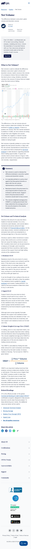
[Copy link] (17, 431)
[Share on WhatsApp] (14, 431)
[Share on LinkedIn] (2, 431)
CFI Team (10, 26)
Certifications (5, 448)
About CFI (4, 442)
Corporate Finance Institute (5, 3)
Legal (15, 537)
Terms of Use (14, 535)
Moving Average (8, 411)
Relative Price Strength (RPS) (12, 414)
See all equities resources (11, 420)
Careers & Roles (6, 466)
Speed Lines (6, 417)
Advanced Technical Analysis (12, 408)
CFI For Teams (6, 460)
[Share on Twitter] (10, 431)
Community (5, 478)
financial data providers (18, 228)
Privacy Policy (6, 535)
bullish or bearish (14, 127)
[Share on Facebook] (6, 431)
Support (3, 472)
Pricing (3, 454)
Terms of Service (23, 535)
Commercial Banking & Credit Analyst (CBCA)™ (15, 396)
